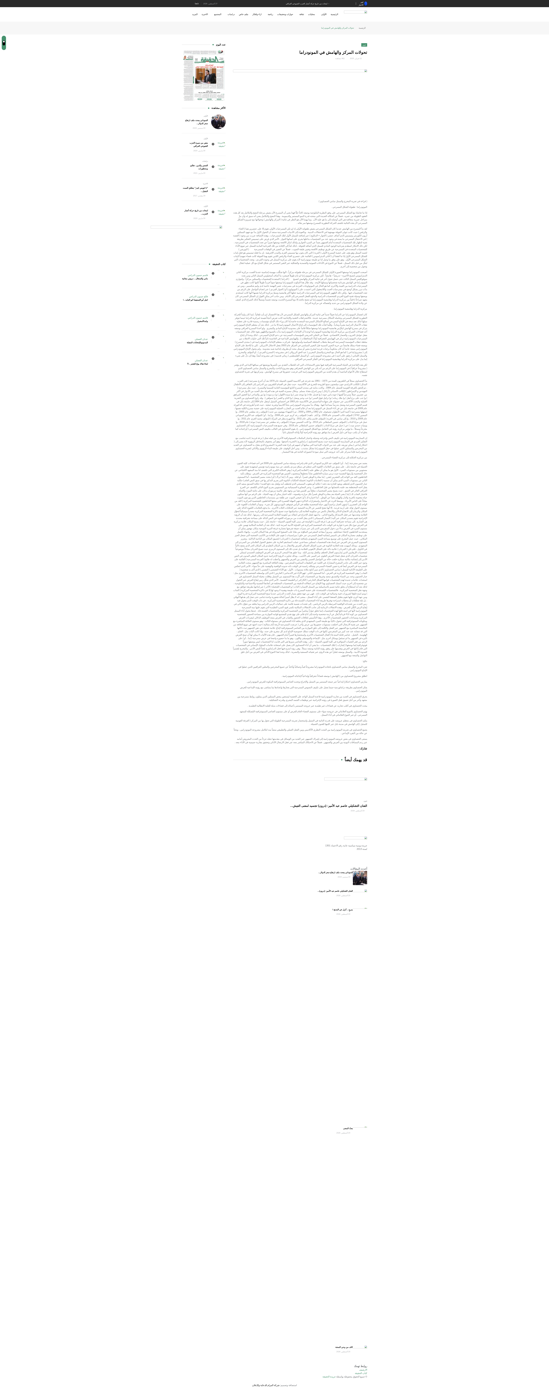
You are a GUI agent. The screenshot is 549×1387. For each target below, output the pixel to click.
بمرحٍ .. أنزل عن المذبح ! (342, 909)
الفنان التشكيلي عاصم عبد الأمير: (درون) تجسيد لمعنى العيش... (328, 805)
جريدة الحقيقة (329, 1376)
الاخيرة (205, 14)
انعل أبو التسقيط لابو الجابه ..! (195, 300)
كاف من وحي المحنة (344, 1347)
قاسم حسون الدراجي (198, 275)
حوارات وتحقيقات (285, 14)
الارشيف (363, 1370)
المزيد (195, 14)
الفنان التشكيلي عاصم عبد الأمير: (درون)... (335, 891)
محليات (311, 14)
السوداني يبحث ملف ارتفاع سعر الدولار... (335, 872)
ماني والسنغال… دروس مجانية (195, 278)
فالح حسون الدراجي (198, 296)
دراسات (231, 14)
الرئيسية (334, 14)
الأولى (324, 14)
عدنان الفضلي (201, 339)
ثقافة (301, 14)
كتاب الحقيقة (361, 1373)
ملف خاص (243, 14)
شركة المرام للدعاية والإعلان (266, 1385)
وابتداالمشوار (202, 321)
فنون (365, 801)
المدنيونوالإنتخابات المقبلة (197, 342)
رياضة (270, 14)
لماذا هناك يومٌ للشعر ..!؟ (197, 364)
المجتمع (217, 14)
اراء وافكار (256, 14)
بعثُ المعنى (348, 1128)
